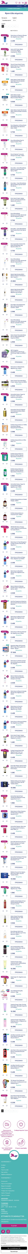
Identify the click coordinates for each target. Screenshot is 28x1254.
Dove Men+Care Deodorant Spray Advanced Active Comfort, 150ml (18, 306)
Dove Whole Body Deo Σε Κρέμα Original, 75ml (17, 141)
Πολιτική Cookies (5, 1195)
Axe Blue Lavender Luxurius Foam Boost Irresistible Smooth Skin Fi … (18, 1036)
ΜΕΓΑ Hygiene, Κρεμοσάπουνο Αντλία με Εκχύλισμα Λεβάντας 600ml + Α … (18, 352)
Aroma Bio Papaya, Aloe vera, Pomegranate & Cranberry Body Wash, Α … (18, 828)
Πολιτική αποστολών (6, 1188)
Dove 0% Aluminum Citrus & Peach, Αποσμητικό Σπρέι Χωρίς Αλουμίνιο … (18, 843)
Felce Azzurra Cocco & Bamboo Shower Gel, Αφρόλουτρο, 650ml (16, 708)
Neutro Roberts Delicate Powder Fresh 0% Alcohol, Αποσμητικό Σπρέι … (17, 677)
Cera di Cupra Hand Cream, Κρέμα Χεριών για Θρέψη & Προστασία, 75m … (18, 66)
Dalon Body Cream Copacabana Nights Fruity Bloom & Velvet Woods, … (17, 96)
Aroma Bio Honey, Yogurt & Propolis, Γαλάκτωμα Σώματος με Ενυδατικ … (18, 396)
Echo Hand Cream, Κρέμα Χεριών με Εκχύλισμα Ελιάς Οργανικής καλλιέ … (18, 200)
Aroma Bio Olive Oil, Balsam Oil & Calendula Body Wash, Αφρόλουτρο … (18, 411)
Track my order (4, 1170)
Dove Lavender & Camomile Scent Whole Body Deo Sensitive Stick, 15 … (18, 245)
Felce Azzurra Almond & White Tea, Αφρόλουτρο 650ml (18, 722)
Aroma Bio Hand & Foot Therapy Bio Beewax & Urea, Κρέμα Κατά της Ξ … (18, 797)
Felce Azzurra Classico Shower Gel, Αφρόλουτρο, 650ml (19, 36)
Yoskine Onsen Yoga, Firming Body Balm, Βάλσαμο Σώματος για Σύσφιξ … (19, 1006)
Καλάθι (3, 1167)
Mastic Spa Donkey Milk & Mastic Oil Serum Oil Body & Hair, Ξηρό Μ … (18, 275)
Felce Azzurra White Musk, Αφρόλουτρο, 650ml (17, 367)
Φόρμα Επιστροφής (6, 1186)
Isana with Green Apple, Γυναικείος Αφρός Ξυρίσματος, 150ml (17, 50)
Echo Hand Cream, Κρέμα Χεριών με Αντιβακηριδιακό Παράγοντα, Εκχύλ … (18, 737)
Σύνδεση (3, 1165)
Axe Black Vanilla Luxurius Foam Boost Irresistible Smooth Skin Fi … (17, 1067)
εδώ (5, 1243)
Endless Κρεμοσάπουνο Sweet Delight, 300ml (19, 500)
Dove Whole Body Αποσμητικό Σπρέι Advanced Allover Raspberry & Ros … (18, 215)
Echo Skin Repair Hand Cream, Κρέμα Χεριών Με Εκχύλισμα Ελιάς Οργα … (19, 767)
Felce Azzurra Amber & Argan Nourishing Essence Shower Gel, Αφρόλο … (18, 662)
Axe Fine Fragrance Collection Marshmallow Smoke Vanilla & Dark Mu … (18, 603)
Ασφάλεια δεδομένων (6, 1174)
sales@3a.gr (4, 1213)
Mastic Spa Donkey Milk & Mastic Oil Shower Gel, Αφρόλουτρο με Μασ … (17, 291)
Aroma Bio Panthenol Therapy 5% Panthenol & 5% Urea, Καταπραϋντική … (18, 858)
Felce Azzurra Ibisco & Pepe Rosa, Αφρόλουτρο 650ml (18, 557)
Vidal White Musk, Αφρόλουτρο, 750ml (16, 887)
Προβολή (15, 18)
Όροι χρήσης (4, 1172)
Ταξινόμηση (4, 18)
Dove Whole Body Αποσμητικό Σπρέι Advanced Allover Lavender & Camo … (18, 321)
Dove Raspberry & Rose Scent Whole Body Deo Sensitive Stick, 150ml (18, 126)
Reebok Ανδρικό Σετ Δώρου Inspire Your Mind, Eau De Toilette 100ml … (18, 782)
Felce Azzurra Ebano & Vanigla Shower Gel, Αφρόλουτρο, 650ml (18, 692)
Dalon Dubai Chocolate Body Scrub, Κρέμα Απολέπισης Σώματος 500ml (18, 336)
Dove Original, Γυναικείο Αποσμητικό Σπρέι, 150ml (17, 154)
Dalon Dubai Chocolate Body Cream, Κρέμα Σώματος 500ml (19, 381)
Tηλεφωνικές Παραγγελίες (7, 1190)
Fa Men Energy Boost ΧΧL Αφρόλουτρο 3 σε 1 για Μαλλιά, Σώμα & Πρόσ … (17, 752)
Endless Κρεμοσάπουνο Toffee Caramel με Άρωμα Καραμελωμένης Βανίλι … (19, 426)
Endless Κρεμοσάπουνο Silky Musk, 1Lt (18, 440)
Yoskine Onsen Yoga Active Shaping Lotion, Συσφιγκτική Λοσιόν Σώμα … (18, 1021)
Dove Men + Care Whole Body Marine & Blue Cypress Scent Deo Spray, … (18, 184)
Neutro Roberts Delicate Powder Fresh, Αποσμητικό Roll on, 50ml (18, 587)
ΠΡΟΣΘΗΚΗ (19, 44)
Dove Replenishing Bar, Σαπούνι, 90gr (17, 991)
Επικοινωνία (4, 1181)
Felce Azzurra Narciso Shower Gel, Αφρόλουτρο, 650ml (18, 632)
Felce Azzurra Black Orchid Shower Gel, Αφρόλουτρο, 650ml (18, 618)
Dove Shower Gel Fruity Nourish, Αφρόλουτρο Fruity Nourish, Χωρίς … (18, 933)
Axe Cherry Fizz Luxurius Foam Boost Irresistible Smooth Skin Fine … (19, 1051)
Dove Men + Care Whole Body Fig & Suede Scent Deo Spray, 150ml (18, 230)
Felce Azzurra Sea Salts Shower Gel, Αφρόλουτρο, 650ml (17, 572)
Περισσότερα (14, 1251)
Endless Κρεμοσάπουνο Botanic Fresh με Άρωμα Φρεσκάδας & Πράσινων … (17, 455)
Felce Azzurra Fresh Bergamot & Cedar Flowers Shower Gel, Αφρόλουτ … (18, 543)
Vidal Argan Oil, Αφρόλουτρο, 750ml (18, 977)
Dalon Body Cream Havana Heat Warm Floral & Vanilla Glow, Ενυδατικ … (18, 81)
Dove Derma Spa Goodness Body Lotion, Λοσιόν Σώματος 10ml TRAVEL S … (19, 1097)
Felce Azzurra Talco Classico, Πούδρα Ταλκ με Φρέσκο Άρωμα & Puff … (18, 812)
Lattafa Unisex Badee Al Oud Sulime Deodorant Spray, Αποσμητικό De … (18, 902)
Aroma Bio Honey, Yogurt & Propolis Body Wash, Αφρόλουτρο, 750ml (18, 485)
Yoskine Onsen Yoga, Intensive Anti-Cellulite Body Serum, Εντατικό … (18, 963)
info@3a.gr (4, 1211)
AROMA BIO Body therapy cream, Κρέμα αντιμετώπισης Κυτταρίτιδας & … (18, 528)
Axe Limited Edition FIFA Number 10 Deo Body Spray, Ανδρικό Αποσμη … (18, 948)
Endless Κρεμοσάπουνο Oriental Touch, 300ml (17, 513)
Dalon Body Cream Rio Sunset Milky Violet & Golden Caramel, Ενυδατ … (19, 111)
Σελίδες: (3, 23)
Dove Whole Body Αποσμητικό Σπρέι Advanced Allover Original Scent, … (18, 260)
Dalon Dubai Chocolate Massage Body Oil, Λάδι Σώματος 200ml (17, 917)
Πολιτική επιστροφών (6, 1183)
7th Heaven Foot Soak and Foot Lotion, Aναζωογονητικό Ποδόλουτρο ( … (18, 1082)
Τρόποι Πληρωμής (5, 1193)
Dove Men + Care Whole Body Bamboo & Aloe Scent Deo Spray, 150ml (18, 169)
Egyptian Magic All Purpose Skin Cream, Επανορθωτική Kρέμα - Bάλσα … (18, 647)
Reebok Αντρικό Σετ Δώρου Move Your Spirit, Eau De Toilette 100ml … (18, 873)
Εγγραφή (14, 1226)
